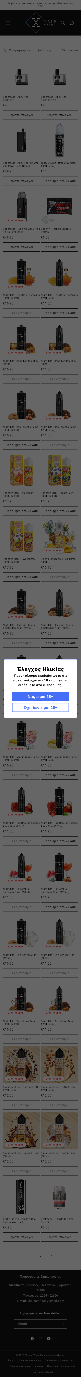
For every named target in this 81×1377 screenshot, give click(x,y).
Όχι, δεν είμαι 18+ (40, 707)
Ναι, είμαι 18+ (40, 696)
